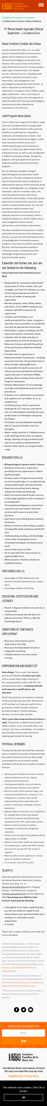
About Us (12, 18)
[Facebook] (16, 1009)
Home (4, 18)
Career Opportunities (26, 18)
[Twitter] (23, 1009)
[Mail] (30, 1009)
